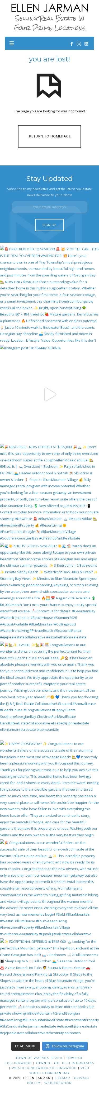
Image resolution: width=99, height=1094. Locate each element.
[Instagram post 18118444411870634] (49, 394)
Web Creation (58, 1083)
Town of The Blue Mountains (65, 1063)
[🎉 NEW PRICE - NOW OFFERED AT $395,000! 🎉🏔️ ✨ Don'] (49, 493)
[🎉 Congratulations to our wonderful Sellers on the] (49, 888)
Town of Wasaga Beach (39, 1058)
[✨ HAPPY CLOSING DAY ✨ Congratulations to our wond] (49, 790)
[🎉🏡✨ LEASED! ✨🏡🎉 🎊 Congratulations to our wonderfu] (49, 691)
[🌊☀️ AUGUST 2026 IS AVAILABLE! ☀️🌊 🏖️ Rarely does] (49, 592)
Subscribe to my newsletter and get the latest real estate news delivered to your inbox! (49, 192)
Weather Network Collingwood (44, 1068)
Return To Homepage (50, 136)
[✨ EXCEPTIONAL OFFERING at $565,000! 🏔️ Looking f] (49, 987)
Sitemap (62, 1078)
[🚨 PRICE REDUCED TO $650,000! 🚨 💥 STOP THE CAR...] (49, 295)
